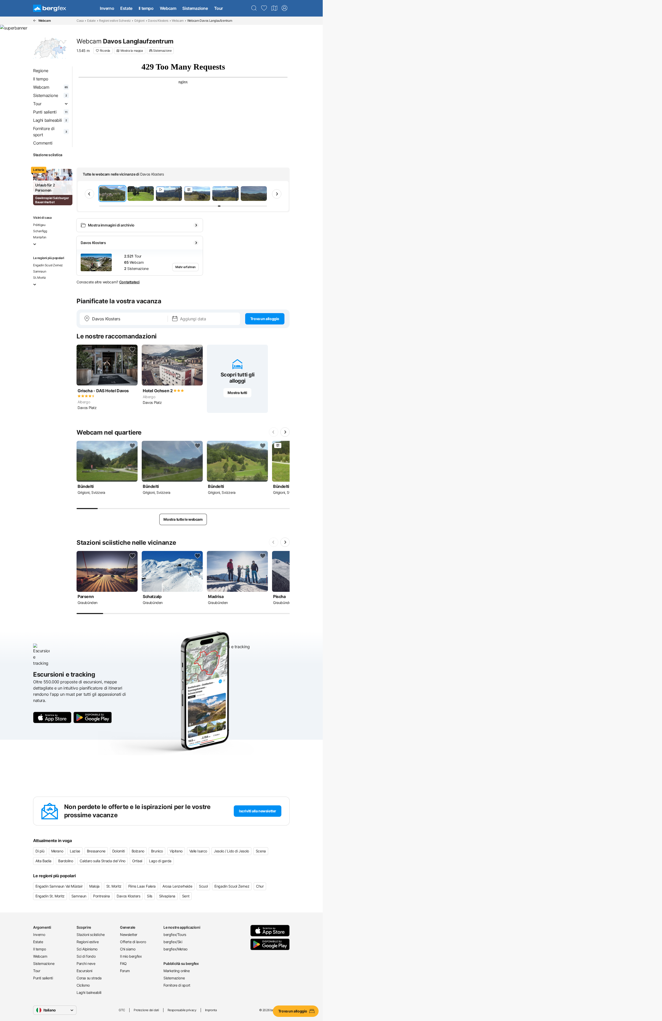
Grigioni (139, 20)
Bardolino (65, 861)
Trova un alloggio (264, 318)
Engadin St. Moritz (50, 896)
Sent (185, 896)
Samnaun (39, 271)
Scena (261, 851)
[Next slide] (276, 194)
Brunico (157, 851)
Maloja (94, 886)
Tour (218, 8)
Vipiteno (176, 851)
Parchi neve (86, 963)
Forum (125, 971)
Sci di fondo (86, 956)
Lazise (75, 851)
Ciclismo (83, 985)
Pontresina (101, 896)
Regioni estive (88, 942)
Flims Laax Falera (142, 886)
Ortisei (137, 861)
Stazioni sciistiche (90, 934)
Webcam (168, 8)
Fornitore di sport (176, 985)
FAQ (123, 963)
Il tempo (146, 8)
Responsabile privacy (182, 1010)
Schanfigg (40, 231)
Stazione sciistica (47, 155)
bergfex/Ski (172, 942)
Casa (80, 20)
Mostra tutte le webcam (182, 519)
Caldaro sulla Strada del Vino (102, 861)
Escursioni (84, 971)
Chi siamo (127, 949)
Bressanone (96, 851)
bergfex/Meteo (175, 949)
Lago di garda (160, 861)
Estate (126, 8)
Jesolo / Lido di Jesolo (231, 851)
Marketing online (176, 971)
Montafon (39, 237)
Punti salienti (43, 978)
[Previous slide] (89, 194)
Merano (57, 851)
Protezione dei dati (146, 1010)
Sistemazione (195, 8)
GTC (122, 1010)
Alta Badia (43, 861)
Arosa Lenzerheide (177, 886)
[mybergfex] (284, 8)
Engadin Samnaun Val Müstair (58, 886)
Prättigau (39, 225)
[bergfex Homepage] (49, 8)
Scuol (203, 886)
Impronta (211, 1010)
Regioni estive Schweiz (115, 20)
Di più (39, 851)
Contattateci (129, 282)
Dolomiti (118, 851)
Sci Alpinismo (87, 949)
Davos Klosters (158, 20)
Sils (149, 896)
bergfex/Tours (174, 934)
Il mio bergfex (131, 956)
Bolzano (138, 851)
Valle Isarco (198, 851)
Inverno (107, 8)
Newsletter (128, 934)
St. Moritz (39, 277)
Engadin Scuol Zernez (48, 265)
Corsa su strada (89, 978)
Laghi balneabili (89, 992)
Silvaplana (167, 896)
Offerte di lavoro (133, 942)
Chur (260, 886)
